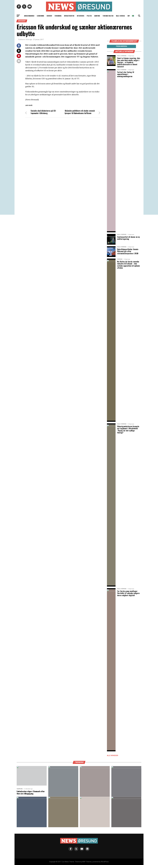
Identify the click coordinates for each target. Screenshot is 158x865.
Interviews (80, 16)
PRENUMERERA (121, 46)
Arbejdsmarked (29, 16)
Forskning (58, 16)
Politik (89, 16)
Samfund (97, 16)
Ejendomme (40, 16)
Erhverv (49, 16)
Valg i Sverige (120, 16)
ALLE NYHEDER (112, 755)
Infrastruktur (69, 16)
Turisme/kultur (108, 16)
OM (128, 16)
